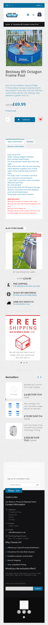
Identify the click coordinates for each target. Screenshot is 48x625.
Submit (38, 588)
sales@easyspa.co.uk (16, 532)
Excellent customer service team (20, 556)
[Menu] (28, 14)
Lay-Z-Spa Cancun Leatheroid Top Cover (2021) (35, 408)
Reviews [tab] (30, 141)
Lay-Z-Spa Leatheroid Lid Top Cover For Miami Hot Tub (36, 387)
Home (8, 24)
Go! (37, 484)
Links (38, 5)
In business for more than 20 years (21, 552)
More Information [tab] (15, 141)
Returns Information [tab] (16, 146)
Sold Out (26, 119)
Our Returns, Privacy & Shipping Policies (21, 502)
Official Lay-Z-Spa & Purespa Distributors (23, 547)
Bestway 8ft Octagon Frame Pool (24, 73)
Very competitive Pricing (17, 564)
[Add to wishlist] (41, 119)
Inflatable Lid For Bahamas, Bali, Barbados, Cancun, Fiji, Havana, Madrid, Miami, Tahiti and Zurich (36, 432)
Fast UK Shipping (14, 560)
